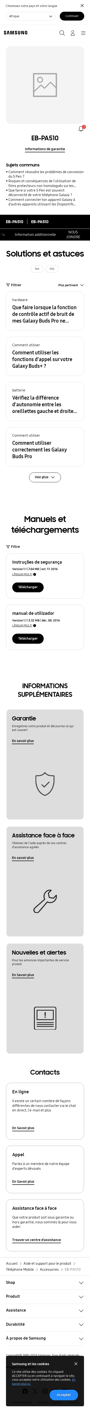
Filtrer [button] (16, 285)
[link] (81, 129)
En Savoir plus (23, 975)
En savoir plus (23, 741)
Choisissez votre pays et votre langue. (32, 6)
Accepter (64, 1395)
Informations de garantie (45, 149)
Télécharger (28, 587)
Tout (37, 268)
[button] (45, 311)
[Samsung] (14, 32)
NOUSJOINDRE (73, 234)
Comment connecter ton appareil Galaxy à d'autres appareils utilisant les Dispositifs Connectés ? (41, 202)
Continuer (72, 16)
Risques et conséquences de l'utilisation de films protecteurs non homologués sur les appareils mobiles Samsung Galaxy (42, 183)
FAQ (52, 268)
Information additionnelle (35, 234)
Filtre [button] (15, 546)
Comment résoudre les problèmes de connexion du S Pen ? (46, 174)
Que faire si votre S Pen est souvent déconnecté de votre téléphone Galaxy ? (40, 192)
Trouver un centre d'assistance (36, 1240)
